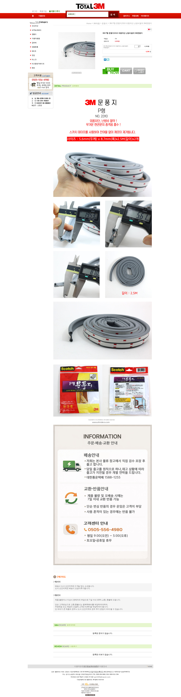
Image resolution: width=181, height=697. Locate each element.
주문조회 (135, 16)
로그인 (34, 11)
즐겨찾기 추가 (54, 11)
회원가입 (43, 11)
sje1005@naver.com (102, 677)
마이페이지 (145, 16)
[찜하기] (139, 69)
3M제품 (96, 23)
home (88, 23)
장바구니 (126, 16)
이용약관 (78, 666)
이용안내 (42, 16)
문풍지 (104, 23)
